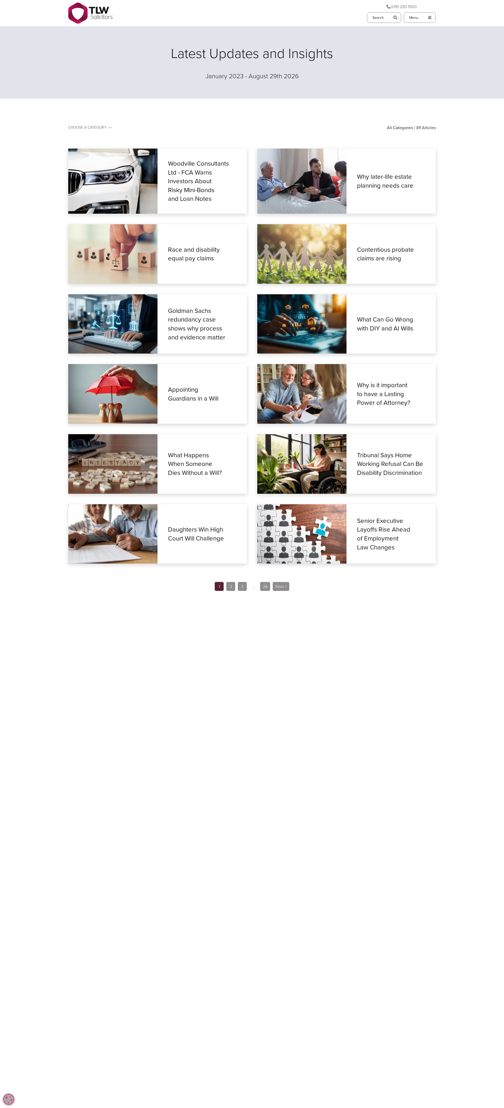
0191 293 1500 (404, 6)
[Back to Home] (90, 13)
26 (265, 586)
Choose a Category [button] (87, 127)
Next (279, 586)
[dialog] (9, 1099)
